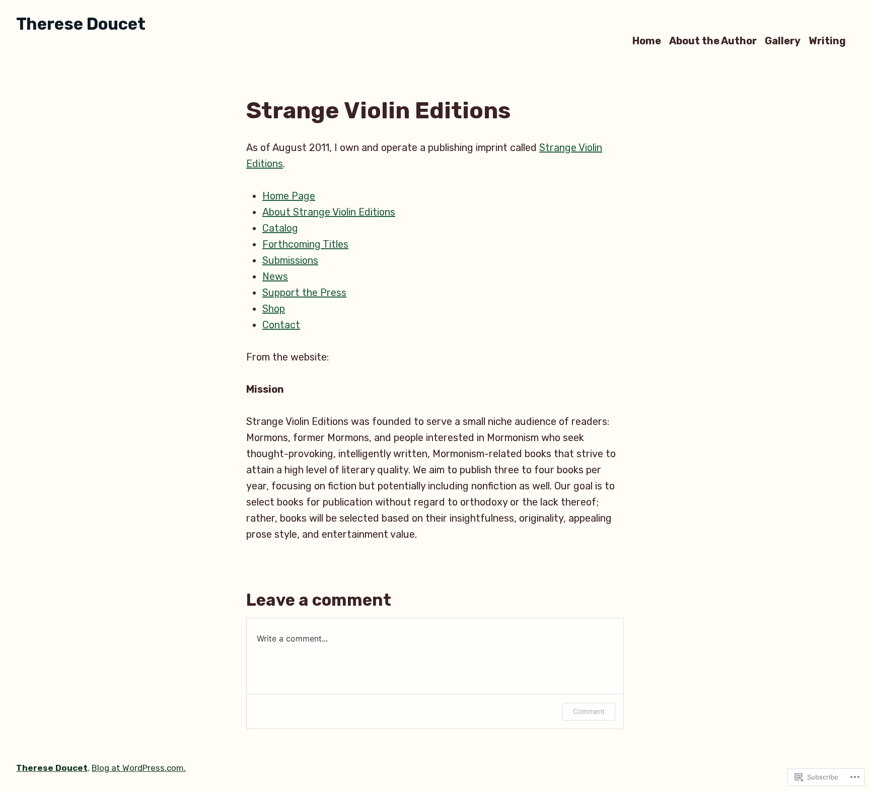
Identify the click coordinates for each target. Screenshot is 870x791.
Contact (281, 325)
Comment (589, 711)
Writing (827, 40)
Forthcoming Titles (305, 244)
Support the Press (304, 292)
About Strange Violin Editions (328, 212)
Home (646, 40)
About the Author (713, 40)
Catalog (280, 228)
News (275, 276)
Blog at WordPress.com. (139, 768)
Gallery (783, 40)
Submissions (290, 260)
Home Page (288, 196)
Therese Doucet (81, 24)
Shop (273, 309)
